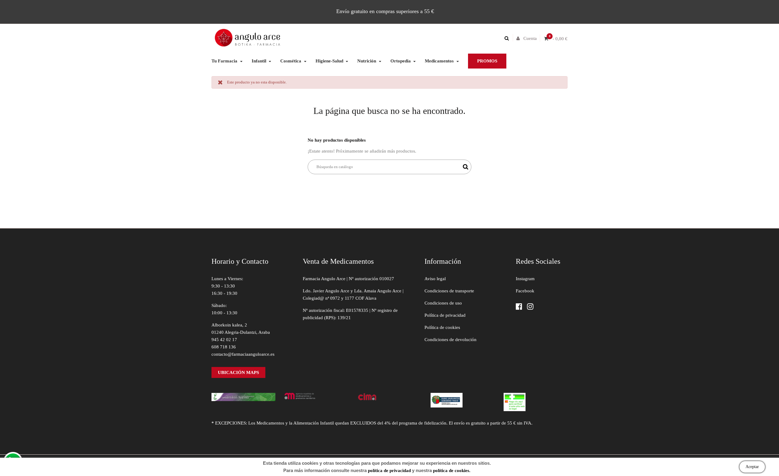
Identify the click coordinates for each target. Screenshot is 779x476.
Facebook (525, 290)
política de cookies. (451, 470)
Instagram (525, 278)
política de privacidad (389, 470)
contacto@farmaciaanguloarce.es (242, 354)
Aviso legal (435, 278)
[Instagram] (530, 307)
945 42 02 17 (224, 339)
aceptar (752, 466)
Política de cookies (442, 327)
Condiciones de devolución (450, 339)
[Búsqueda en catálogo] (508, 38)
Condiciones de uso (443, 303)
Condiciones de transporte (449, 290)
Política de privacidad (445, 315)
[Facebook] (519, 307)
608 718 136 (223, 346)
